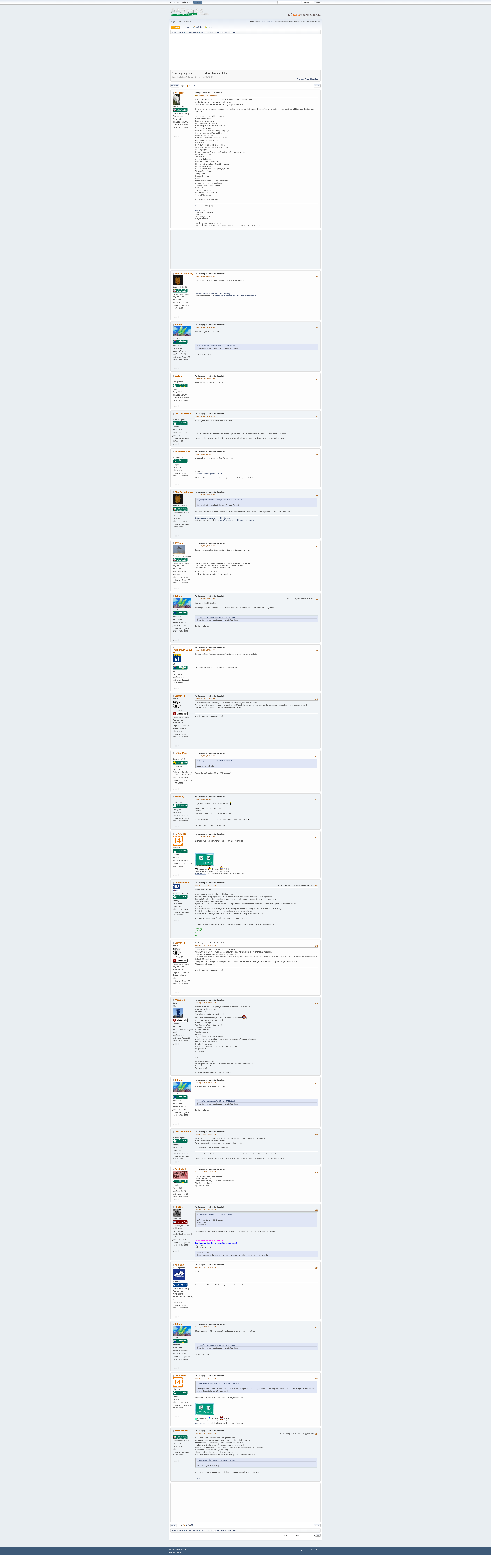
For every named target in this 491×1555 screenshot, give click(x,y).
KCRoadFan (181, 753)
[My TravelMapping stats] (174, 872)
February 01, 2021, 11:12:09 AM (205, 1172)
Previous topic (303, 79)
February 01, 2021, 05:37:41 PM (205, 1378)
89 (195, 85)
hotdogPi (179, 92)
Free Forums (179, 1552)
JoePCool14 (180, 834)
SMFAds (171, 1552)
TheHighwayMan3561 (182, 651)
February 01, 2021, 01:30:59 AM (205, 945)
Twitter (219, 474)
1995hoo (179, 543)
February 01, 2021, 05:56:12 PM (205, 1433)
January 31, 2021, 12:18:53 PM (205, 379)
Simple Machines (186, 1550)
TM (196, 935)
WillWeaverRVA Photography (205, 474)
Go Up (173, 1525)
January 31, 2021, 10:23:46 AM (205, 276)
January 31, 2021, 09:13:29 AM (207, 95)
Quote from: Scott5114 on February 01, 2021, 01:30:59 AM (219, 1383)
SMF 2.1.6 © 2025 (174, 1550)
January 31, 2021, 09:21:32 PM (205, 799)
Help (300, 1550)
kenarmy (179, 796)
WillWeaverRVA (182, 451)
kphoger (179, 1206)
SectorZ (178, 376)
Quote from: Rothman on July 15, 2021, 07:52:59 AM (216, 346)
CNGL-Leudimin (183, 413)
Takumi (179, 324)
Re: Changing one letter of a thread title (210, 273)
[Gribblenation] (174, 314)
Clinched (198, 206)
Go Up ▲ (319, 1550)
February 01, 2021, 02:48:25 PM (205, 1209)
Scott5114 (180, 695)
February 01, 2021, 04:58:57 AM (205, 1003)
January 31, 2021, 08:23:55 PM (205, 698)
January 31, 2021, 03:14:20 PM (205, 495)
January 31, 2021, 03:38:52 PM (205, 546)
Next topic (314, 79)
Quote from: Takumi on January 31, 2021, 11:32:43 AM (217, 1460)
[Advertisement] (245, 53)
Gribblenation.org (201, 294)
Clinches (198, 931)
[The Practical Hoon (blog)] (174, 365)
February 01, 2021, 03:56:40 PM (205, 1267)
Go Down (174, 86)
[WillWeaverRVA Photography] (174, 481)
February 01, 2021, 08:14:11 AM (205, 1134)
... (193, 85)
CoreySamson (182, 882)
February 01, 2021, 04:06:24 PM (205, 1327)
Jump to (286, 1535)
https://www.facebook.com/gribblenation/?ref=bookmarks (235, 296)
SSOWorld (180, 1000)
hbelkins (179, 1264)
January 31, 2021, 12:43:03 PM (205, 416)
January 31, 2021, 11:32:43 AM (205, 327)
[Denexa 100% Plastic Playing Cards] (174, 742)
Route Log (198, 928)
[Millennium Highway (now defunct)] (174, 1314)
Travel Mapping (200, 873)
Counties (198, 933)
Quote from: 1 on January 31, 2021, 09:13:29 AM (215, 761)
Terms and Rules (309, 1550)
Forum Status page (267, 22)
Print (317, 86)
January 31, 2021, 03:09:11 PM (205, 454)
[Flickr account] (174, 133)
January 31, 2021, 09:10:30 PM (205, 756)
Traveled (198, 210)
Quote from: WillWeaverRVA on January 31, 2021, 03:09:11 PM (220, 500)
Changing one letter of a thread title (209, 93)
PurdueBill (180, 1169)
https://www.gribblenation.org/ (219, 294)
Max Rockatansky (184, 273)
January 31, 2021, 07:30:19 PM (205, 599)
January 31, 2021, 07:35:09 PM (205, 650)
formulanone (181, 1430)
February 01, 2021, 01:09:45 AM (205, 885)
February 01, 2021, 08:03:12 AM (205, 1083)
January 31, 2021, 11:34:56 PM (205, 837)
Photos (197, 1478)
